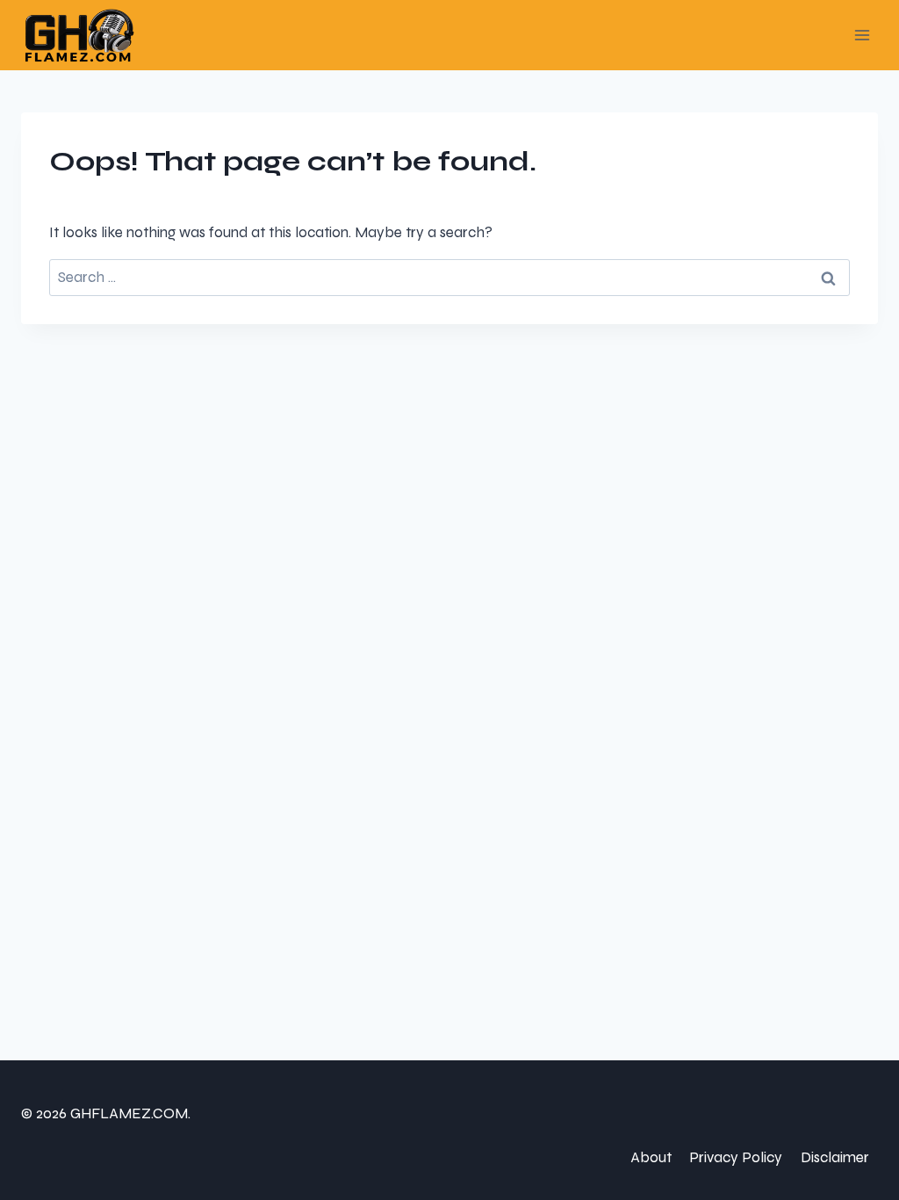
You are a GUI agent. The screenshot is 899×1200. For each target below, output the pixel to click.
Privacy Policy (735, 1157)
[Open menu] (861, 34)
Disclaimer (835, 1157)
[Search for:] (449, 277)
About (651, 1157)
